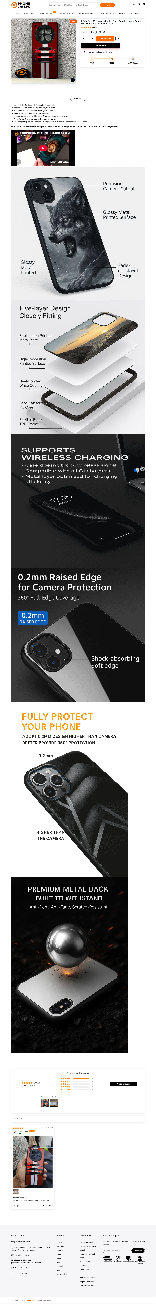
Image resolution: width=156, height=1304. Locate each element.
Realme (60, 1270)
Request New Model (87, 1281)
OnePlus (60, 1250)
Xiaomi (59, 1258)
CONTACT (134, 13)
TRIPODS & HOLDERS (66, 13)
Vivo (58, 1262)
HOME (17, 13)
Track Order (84, 1269)
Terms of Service (86, 1285)
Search (107, 5)
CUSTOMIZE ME (48, 13)
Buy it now (100, 46)
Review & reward (86, 1242)
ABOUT (122, 13)
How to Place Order (87, 1277)
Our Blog (83, 1265)
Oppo (59, 1254)
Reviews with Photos (88, 1246)
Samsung (60, 1246)
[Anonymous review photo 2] (16, 1191)
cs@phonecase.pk (22, 1255)
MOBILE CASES (29, 13)
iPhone (59, 1242)
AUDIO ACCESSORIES (87, 13)
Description (78, 98)
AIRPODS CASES (107, 13)
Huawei (60, 1266)
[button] (86, 27)
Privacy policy (85, 1261)
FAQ (81, 1273)
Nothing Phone (63, 1274)
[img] (18, 1128)
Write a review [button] (123, 1084)
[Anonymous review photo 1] (33, 1162)
